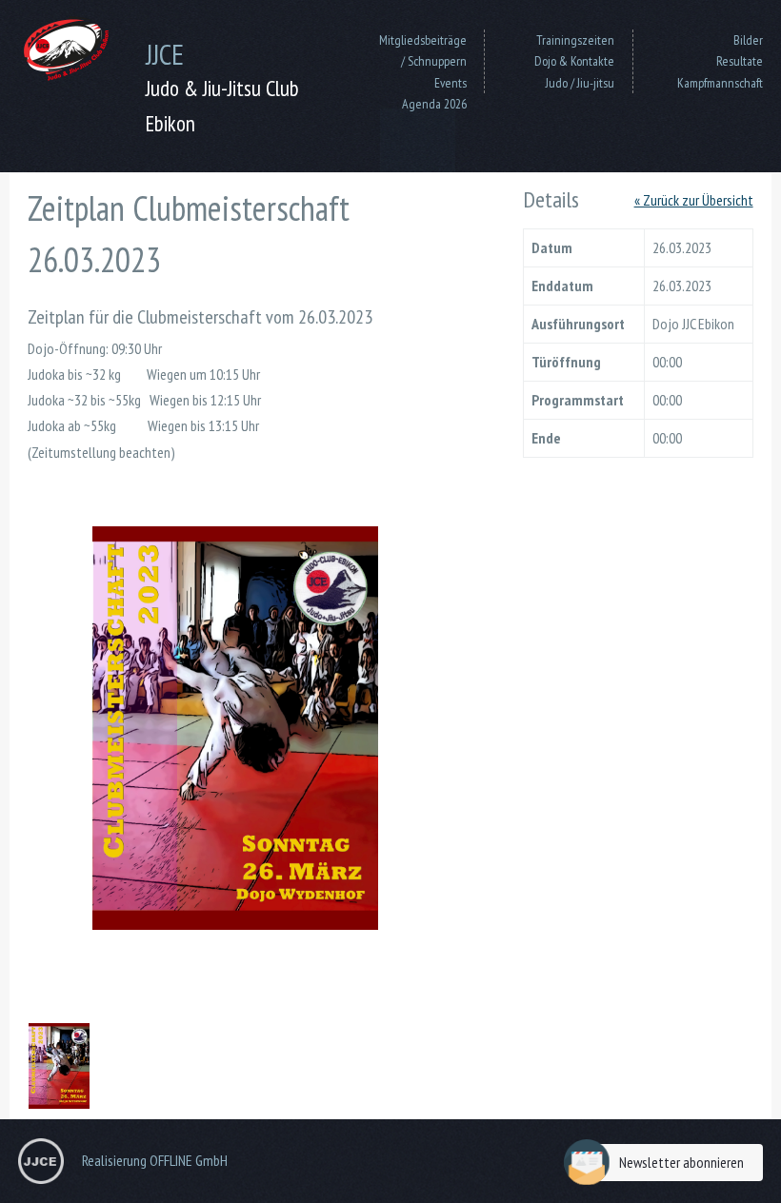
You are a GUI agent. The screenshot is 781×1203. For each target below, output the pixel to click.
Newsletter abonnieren (681, 1162)
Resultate (739, 60)
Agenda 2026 (434, 103)
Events (450, 82)
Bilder (748, 40)
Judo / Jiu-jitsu (580, 82)
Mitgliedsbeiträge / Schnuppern (423, 50)
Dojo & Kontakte (574, 60)
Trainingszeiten (575, 40)
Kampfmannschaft (720, 82)
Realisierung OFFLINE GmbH (155, 1160)
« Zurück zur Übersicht (693, 199)
